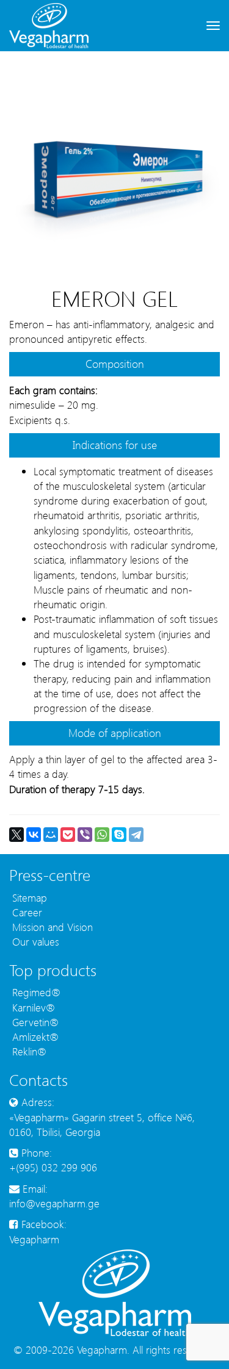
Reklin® (27, 1051)
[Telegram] (136, 834)
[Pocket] (67, 834)
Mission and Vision (51, 926)
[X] (16, 834)
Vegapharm (34, 1239)
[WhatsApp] (102, 834)
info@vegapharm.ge (54, 1203)
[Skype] (119, 834)
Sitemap (28, 897)
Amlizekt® (34, 1036)
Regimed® (34, 992)
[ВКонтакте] (33, 834)
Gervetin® (34, 1022)
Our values (34, 941)
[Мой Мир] (50, 834)
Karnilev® (32, 1007)
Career (25, 912)
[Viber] (85, 834)
